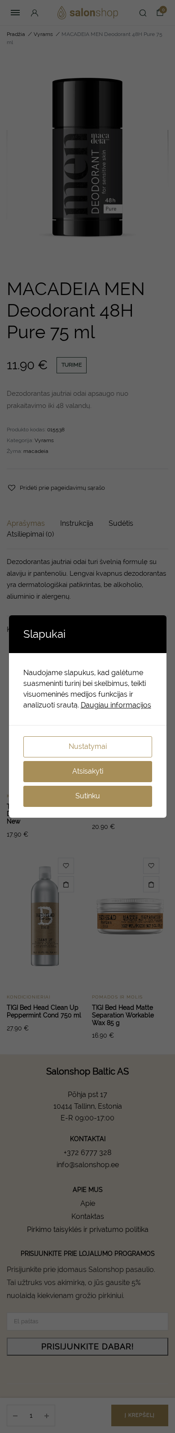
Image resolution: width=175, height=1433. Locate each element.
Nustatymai (88, 746)
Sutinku (87, 796)
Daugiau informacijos (116, 705)
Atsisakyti (87, 771)
